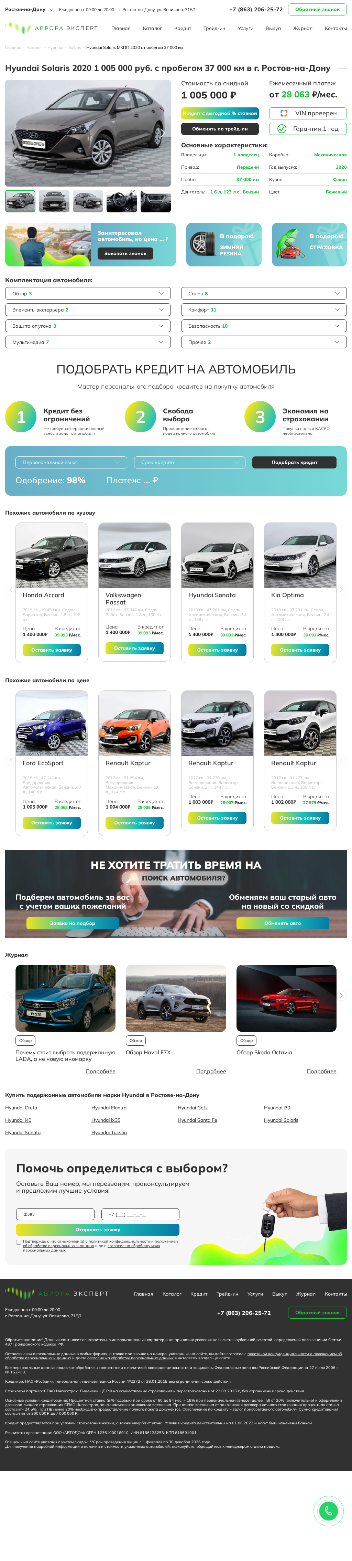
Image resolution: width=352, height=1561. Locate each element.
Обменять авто (282, 923)
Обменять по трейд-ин (220, 129)
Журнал (302, 28)
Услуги (245, 28)
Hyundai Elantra (108, 1107)
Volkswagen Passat (123, 599)
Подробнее (101, 1071)
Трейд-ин (214, 28)
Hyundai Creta (21, 1107)
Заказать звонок (125, 253)
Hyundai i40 (18, 1120)
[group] (88, 133)
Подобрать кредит (295, 462)
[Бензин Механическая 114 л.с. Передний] (134, 723)
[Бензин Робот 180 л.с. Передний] (134, 555)
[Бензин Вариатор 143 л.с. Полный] (217, 723)
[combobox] (71, 462)
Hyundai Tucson (109, 1132)
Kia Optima (287, 595)
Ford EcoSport (43, 763)
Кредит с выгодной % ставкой (220, 113)
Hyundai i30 (277, 1107)
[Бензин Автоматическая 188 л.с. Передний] (217, 555)
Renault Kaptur (128, 763)
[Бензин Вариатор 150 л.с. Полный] (300, 723)
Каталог (152, 28)
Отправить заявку (98, 1229)
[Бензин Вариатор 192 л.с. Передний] (52, 555)
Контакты (336, 28)
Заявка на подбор (72, 923)
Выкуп (273, 28)
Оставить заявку (51, 650)
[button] (162, 133)
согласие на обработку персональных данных (130, 1358)
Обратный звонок (317, 9)
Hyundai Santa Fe (197, 1120)
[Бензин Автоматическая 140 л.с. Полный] (52, 723)
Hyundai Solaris (281, 1120)
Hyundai (55, 47)
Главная (121, 28)
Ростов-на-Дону (25, 9)
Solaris (74, 47)
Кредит (182, 28)
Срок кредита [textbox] (157, 462)
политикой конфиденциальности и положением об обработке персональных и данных (100, 1243)
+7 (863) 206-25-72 (256, 9)
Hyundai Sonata (212, 595)
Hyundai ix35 (105, 1120)
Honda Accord (43, 595)
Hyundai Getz (193, 1107)
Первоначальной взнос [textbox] (50, 462)
